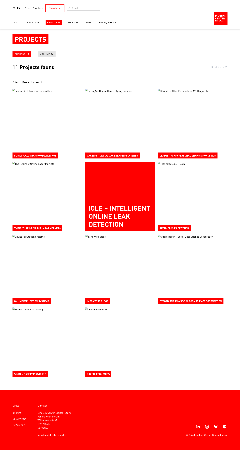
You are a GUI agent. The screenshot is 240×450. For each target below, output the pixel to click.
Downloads (37, 8)
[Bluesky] (216, 427)
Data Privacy (19, 418)
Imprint (16, 412)
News (88, 22)
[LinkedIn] (198, 427)
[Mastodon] (225, 427)
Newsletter (55, 8)
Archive (46, 54)
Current (22, 54)
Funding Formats (107, 22)
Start (16, 22)
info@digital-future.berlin (52, 434)
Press (27, 8)
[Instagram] (207, 427)
